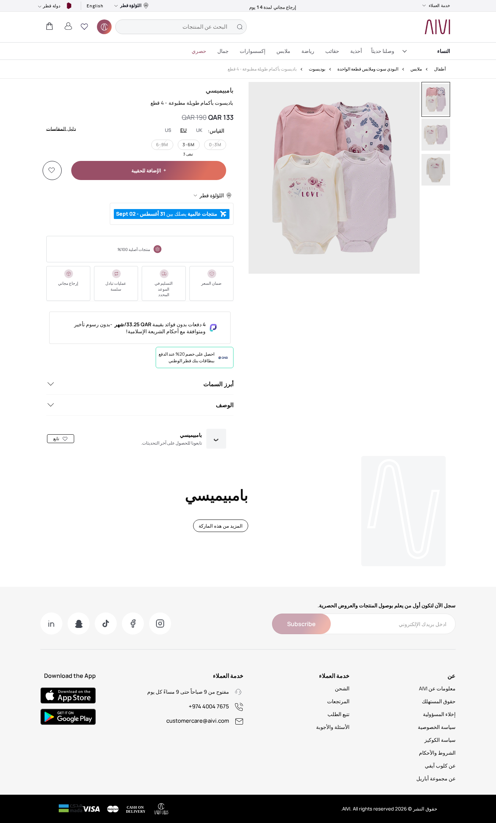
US (168, 130)
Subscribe (301, 624)
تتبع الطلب (338, 714)
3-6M (188, 144)
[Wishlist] (52, 170)
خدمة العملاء (439, 5)
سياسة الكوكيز (440, 739)
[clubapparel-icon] (104, 26)
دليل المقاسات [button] (61, 128)
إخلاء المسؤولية (439, 714)
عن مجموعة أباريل (436, 778)
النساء (443, 50)
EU (183, 130)
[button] (84, 26)
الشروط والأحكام (437, 752)
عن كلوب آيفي (440, 765)
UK (199, 130)
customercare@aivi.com (197, 721)
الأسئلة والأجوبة (333, 726)
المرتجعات (338, 701)
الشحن (342, 688)
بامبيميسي (219, 90)
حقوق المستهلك (439, 701)
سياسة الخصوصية (437, 726)
